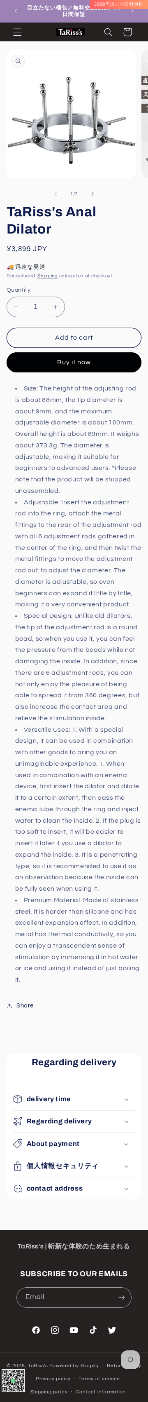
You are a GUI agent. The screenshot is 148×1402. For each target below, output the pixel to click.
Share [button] (25, 1006)
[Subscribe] (121, 1297)
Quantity (18, 290)
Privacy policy (53, 1379)
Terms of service (99, 1379)
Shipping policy (49, 1392)
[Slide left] (55, 194)
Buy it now (74, 362)
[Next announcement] (132, 11)
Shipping (47, 276)
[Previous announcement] (16, 11)
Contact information (101, 1392)
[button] (17, 32)
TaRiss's (38, 1365)
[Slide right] (92, 194)
